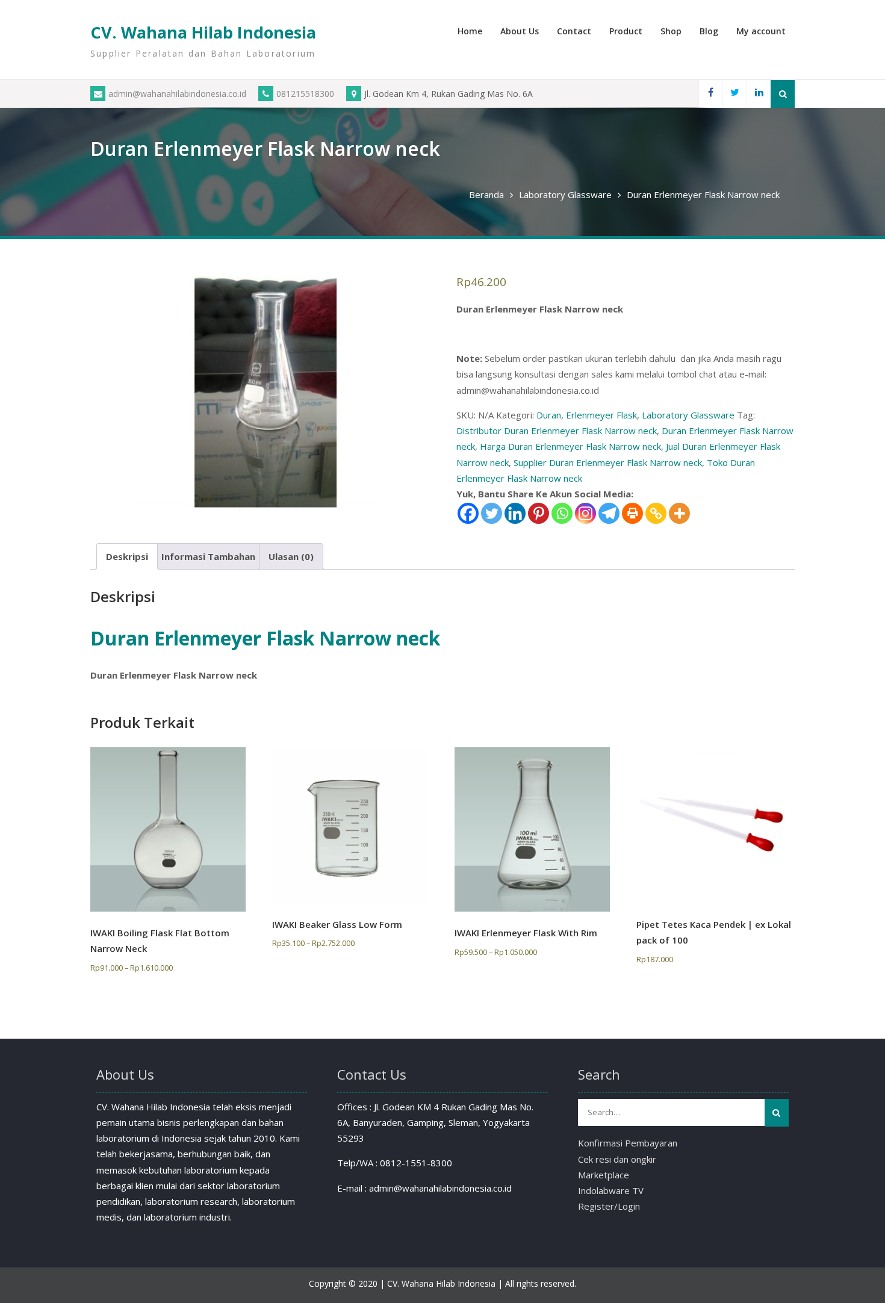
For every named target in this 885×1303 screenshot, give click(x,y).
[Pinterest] (538, 513)
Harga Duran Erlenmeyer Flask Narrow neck (570, 446)
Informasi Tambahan (208, 556)
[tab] (127, 556)
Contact (574, 31)
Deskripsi (127, 556)
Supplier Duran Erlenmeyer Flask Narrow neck (608, 462)
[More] (679, 513)
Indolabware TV (611, 1190)
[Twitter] (734, 93)
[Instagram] (585, 513)
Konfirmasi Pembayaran (627, 1143)
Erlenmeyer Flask (601, 415)
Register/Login (609, 1206)
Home (470, 31)
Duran (548, 415)
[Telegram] (609, 513)
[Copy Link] (655, 513)
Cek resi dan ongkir (617, 1159)
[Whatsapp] (562, 513)
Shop (671, 31)
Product (625, 31)
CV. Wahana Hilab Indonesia (203, 32)
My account (761, 31)
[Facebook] (710, 93)
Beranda (486, 194)
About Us (519, 31)
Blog (709, 31)
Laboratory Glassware (565, 194)
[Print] (632, 513)
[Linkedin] (759, 93)
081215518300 (305, 93)
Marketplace (603, 1175)
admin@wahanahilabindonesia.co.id (177, 93)
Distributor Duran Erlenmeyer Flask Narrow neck (556, 430)
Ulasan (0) (291, 556)
